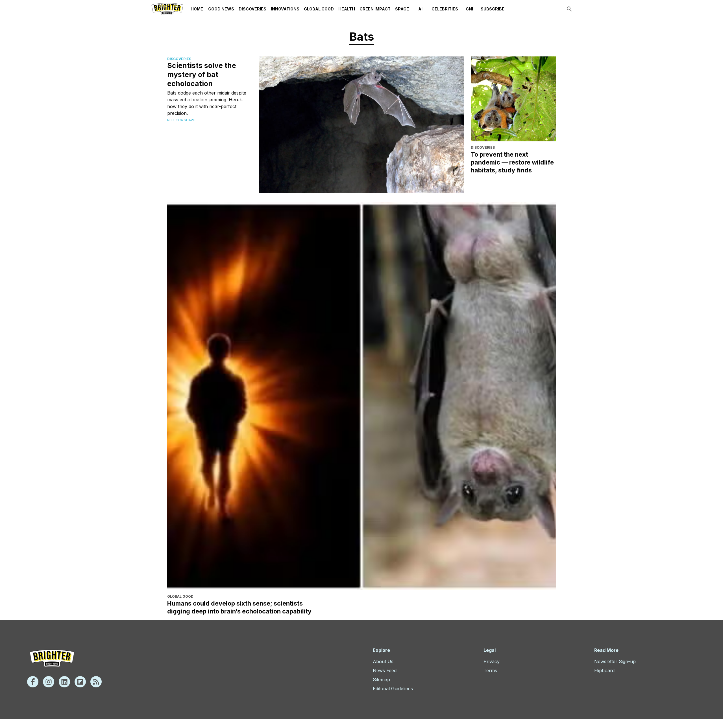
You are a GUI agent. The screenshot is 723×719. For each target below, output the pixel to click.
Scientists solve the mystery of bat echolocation (201, 74)
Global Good (319, 8)
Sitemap (381, 679)
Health (346, 8)
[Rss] (96, 681)
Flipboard (604, 670)
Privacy (492, 661)
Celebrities (445, 8)
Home (197, 8)
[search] (569, 9)
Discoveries (252, 8)
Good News (221, 8)
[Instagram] (48, 681)
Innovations (285, 8)
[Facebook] (32, 681)
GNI (469, 8)
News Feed (385, 670)
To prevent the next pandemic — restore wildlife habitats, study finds (512, 162)
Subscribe (492, 8)
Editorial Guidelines (393, 688)
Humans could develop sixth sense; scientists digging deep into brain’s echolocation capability (239, 607)
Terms (490, 670)
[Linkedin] (64, 681)
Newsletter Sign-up (615, 661)
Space (402, 8)
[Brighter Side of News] (167, 9)
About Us (383, 661)
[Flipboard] (80, 681)
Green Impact (375, 8)
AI (420, 8)
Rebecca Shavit (181, 120)
